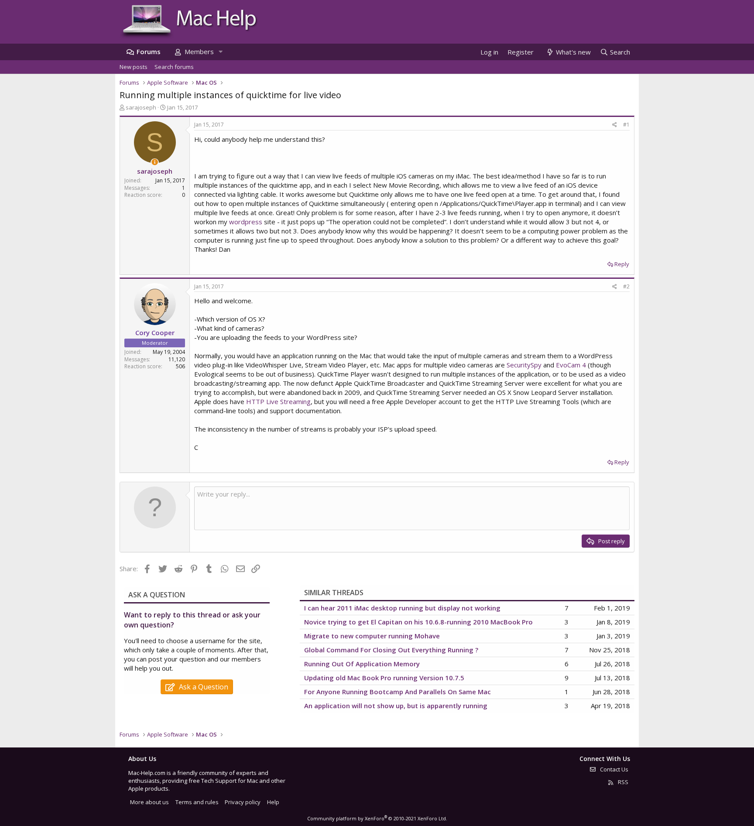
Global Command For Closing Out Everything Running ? (391, 649)
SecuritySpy (524, 364)
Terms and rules (197, 802)
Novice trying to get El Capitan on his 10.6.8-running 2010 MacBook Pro (418, 621)
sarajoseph (141, 107)
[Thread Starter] (155, 162)
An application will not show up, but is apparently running (395, 705)
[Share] (614, 125)
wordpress (245, 221)
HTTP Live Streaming (278, 401)
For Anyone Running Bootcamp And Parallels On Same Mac (397, 691)
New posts (133, 67)
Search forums (174, 67)
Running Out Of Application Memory (362, 663)
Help (273, 802)
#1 (626, 124)
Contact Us (613, 769)
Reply (621, 264)
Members (199, 51)
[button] (220, 52)
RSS (622, 782)
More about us (149, 802)
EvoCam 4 (571, 364)
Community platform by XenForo (377, 818)
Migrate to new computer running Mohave (372, 635)
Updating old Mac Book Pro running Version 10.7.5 (384, 677)
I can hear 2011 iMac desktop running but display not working (402, 607)
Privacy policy (242, 802)
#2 (626, 286)
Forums (149, 51)
